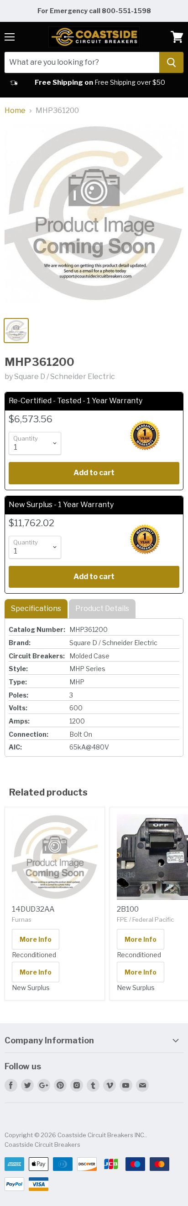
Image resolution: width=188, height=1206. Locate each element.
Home (15, 111)
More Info (36, 939)
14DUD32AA (33, 909)
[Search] (171, 62)
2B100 (128, 909)
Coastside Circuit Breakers (42, 1144)
